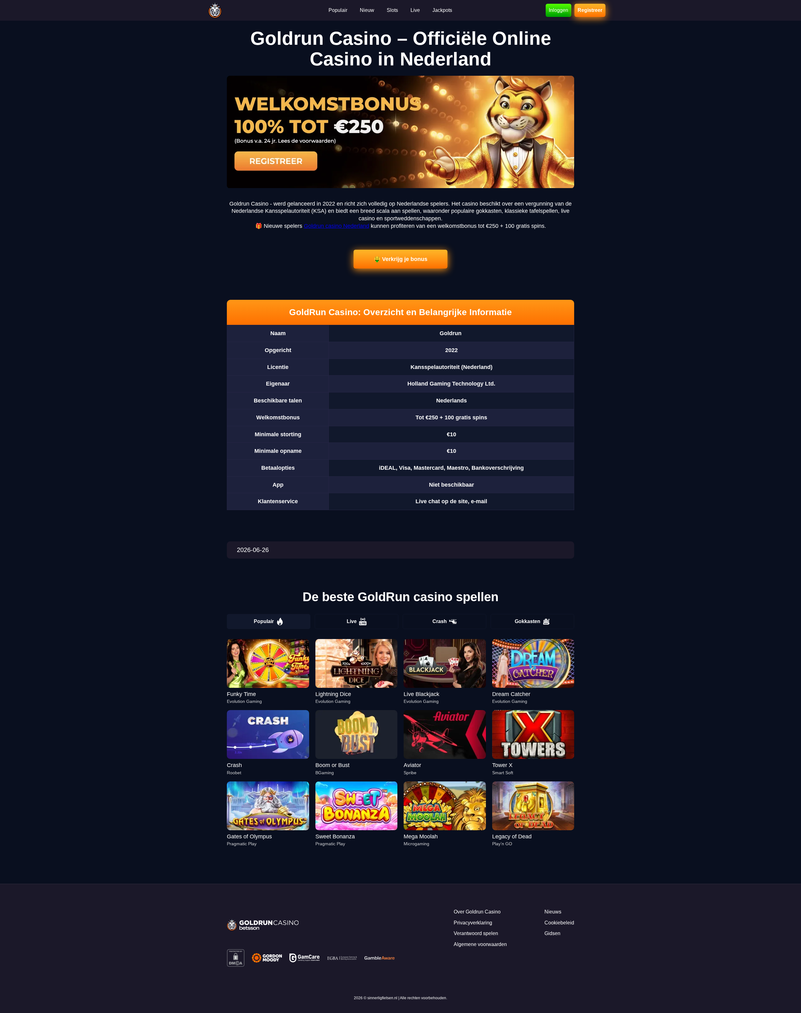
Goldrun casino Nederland (336, 226)
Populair (264, 621)
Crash (439, 621)
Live (352, 621)
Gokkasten (527, 621)
